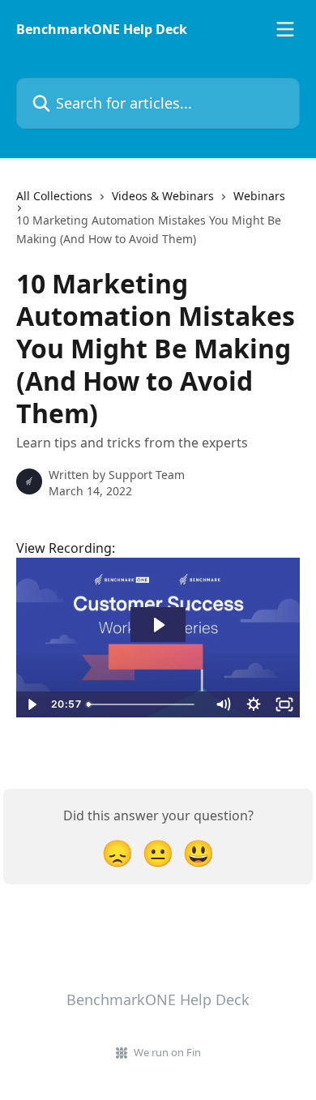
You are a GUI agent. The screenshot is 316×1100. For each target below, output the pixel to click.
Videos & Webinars (163, 195)
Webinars (259, 195)
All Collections (54, 195)
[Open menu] (285, 29)
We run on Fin (167, 1052)
